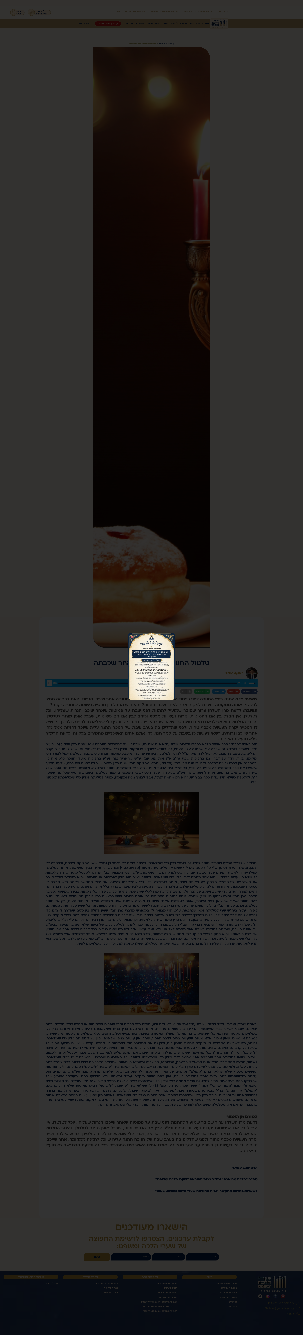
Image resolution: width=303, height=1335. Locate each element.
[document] (151, 667)
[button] (132, 637)
